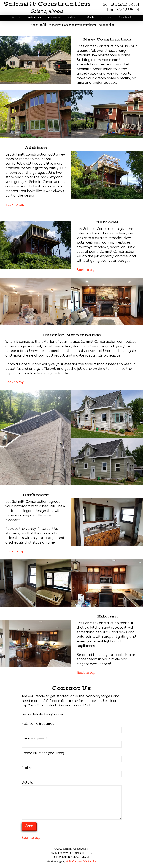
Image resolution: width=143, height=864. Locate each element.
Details (27, 782)
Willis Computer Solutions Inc (81, 861)
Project (27, 768)
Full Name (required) (38, 723)
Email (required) (34, 738)
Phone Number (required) (43, 753)
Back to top (14, 204)
